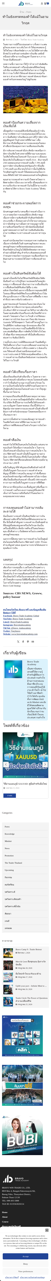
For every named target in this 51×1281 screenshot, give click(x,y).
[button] (47, 1230)
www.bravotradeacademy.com (24, 634)
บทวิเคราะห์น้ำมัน (12, 906)
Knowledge (10, 834)
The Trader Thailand (13, 863)
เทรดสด (8, 928)
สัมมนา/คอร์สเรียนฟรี (11, 1226)
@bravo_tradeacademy (21, 628)
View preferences (25, 1271)
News (7, 848)
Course (5, 1222)
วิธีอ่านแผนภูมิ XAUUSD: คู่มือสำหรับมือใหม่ (25, 784)
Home (4, 1212)
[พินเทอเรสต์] (28, 641)
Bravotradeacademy (22, 625)
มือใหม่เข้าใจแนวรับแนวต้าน (28, 974)
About (4, 1217)
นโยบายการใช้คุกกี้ (12, 1277)
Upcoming (9, 870)
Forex (28, 12)
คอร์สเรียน (9, 885)
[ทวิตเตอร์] (19, 641)
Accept (26, 1256)
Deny (25, 1264)
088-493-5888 (13, 1201)
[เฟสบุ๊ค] (23, 641)
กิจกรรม (8, 877)
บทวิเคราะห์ (10, 892)
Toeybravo (15, 631)
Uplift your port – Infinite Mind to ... (31, 986)
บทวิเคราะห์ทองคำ (13, 899)
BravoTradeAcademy (19, 622)
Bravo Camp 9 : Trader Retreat (29, 949)
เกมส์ (7, 921)
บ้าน (22, 12)
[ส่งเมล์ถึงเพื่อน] (32, 641)
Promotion (9, 856)
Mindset (8, 841)
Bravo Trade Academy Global (26, 616)
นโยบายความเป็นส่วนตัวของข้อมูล (32, 1277)
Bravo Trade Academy (36, 40)
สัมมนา (8, 914)
